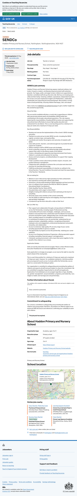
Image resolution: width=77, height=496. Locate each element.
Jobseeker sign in (7, 455)
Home (4, 31)
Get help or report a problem (48, 470)
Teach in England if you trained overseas (14, 469)
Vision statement (7, 484)
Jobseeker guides (7, 462)
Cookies (4, 482)
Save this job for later (36, 49)
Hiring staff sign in (45, 455)
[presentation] (51, 384)
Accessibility (37, 482)
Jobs (18, 24)
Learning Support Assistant (61, 406)
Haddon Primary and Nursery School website (57, 348)
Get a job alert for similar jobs (14, 49)
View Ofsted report (49, 345)
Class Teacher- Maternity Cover (38, 406)
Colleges (32, 24)
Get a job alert (33, 429)
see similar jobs (14, 58)
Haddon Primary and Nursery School (49, 374)
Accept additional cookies (11, 14)
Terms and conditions (25, 482)
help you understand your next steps (56, 297)
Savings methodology (48, 482)
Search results (11, 31)
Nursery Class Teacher (36, 417)
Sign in (73, 18)
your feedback (21, 27)
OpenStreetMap (66, 398)
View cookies (44, 14)
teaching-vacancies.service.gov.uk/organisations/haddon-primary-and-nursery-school (58, 353)
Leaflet (55, 398)
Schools (24, 24)
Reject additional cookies (30, 14)
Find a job (5, 459)
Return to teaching (8, 465)
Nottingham (48, 433)
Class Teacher (57, 417)
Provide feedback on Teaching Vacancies (52, 473)
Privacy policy (13, 482)
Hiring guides (44, 459)
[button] (51, 384)
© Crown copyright (69, 491)
